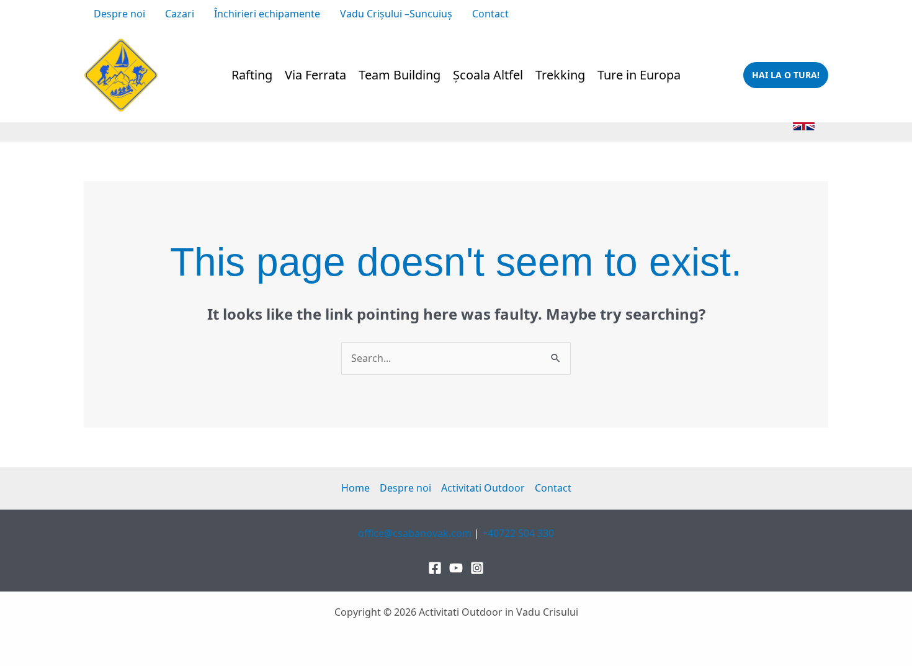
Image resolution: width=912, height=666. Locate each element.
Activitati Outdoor (483, 488)
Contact (490, 13)
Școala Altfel (488, 74)
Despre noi (119, 13)
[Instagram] (605, 15)
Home (355, 488)
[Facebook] (585, 15)
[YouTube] (625, 15)
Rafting (251, 74)
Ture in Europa (639, 74)
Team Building (399, 74)
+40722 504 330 (792, 13)
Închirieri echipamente (267, 13)
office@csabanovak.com (694, 13)
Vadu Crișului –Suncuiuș (396, 13)
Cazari (179, 13)
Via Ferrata (315, 74)
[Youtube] (456, 568)
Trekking (560, 74)
